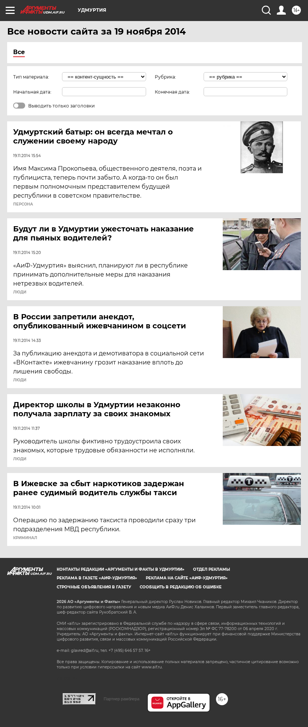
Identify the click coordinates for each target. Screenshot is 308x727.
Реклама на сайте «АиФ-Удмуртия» (187, 578)
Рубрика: (165, 77)
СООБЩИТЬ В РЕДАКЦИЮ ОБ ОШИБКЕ (181, 587)
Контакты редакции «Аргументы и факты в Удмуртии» (120, 569)
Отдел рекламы (211, 569)
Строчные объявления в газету (94, 587)
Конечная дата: (172, 92)
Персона (23, 204)
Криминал (25, 538)
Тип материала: (31, 77)
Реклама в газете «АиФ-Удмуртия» (97, 578)
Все (19, 52)
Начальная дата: (32, 92)
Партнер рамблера (121, 699)
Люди (19, 292)
